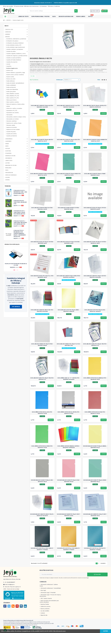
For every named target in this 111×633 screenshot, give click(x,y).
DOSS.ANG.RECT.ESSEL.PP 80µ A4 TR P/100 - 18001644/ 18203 (95, 242)
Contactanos (44, 6)
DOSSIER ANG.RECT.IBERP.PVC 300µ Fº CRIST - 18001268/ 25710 (95, 515)
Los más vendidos (8, 6)
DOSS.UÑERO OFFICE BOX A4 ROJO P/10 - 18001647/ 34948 (95, 412)
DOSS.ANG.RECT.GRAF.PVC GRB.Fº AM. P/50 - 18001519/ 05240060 (42, 310)
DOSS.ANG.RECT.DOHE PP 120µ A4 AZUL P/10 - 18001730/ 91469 (68, 140)
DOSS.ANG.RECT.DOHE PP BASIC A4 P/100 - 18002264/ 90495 (42, 208)
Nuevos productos (45, 608)
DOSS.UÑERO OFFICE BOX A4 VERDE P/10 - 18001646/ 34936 (42, 446)
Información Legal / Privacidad (48, 592)
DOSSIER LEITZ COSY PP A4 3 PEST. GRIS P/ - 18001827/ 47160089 (42, 549)
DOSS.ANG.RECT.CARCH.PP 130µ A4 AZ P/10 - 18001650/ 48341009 (42, 106)
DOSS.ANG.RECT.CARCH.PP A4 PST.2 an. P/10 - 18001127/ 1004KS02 (68, 106)
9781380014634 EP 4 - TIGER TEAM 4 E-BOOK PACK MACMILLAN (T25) (19, 212)
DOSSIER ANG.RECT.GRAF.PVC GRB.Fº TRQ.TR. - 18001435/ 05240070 (42, 515)
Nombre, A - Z (67, 79)
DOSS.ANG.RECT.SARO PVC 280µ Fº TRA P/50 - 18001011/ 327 (42, 378)
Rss (13, 606)
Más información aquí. (59, 631)
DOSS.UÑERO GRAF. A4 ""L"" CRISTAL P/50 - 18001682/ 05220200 (69, 378)
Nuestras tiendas (19, 6)
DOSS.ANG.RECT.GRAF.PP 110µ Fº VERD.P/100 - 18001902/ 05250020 (69, 276)
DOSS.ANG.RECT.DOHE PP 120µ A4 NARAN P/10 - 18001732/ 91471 (95, 140)
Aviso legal (43, 590)
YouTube (17, 606)
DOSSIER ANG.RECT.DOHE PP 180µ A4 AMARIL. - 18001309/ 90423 (95, 446)
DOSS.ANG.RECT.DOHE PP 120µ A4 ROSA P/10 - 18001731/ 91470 (42, 174)
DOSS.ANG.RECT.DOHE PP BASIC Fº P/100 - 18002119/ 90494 (69, 208)
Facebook (4, 606)
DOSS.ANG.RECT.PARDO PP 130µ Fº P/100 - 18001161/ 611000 (42, 344)
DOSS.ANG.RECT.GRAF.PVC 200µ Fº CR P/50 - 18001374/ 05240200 (95, 276)
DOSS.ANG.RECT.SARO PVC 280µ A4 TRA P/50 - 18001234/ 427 (95, 344)
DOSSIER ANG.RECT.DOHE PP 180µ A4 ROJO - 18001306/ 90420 (68, 480)
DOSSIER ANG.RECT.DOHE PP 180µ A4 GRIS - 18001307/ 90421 (42, 480)
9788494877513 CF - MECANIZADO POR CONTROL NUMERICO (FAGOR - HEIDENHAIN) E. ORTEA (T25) (20, 233)
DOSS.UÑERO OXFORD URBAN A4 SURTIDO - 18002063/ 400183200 (68, 446)
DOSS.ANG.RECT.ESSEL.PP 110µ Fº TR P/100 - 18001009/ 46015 (68, 242)
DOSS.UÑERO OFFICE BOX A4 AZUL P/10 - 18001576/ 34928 (42, 412)
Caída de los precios (45, 606)
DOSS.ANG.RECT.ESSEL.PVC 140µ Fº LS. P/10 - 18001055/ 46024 (42, 276)
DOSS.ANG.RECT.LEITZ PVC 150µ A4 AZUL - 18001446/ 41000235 (95, 310)
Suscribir (98, 574)
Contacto (43, 613)
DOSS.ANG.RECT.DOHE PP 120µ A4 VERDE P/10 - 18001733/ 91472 (68, 174)
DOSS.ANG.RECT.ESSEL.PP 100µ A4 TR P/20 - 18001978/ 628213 (95, 208)
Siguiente (103, 563)
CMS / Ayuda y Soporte (46, 598)
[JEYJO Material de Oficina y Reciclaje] (9, 10)
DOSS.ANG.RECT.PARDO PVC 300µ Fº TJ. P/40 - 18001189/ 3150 (69, 344)
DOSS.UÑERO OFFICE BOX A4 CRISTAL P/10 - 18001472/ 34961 (69, 412)
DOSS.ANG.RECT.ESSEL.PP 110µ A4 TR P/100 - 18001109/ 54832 (42, 242)
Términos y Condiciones (54, 6)
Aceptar (105, 631)
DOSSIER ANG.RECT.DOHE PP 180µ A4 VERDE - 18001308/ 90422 (95, 480)
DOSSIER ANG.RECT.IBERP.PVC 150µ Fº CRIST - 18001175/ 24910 (68, 515)
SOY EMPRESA (16, 306)
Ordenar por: (59, 79)
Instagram (21, 606)
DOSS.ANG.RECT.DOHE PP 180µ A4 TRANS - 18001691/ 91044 (95, 174)
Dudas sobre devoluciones (32, 6)
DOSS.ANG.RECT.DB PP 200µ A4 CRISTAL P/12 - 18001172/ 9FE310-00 (95, 106)
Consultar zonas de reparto (11, 314)
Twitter (8, 606)
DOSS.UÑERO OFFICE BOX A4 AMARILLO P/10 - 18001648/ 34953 (95, 378)
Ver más (32, 76)
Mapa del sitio (44, 615)
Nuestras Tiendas (45, 604)
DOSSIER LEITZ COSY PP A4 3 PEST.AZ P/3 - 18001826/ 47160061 (95, 549)
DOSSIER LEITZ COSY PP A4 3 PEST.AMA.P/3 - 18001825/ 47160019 (68, 549)
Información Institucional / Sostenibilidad (51, 588)
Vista (98, 79)
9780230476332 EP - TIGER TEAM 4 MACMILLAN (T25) (20, 202)
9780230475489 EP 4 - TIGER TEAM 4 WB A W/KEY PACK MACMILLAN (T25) (20, 222)
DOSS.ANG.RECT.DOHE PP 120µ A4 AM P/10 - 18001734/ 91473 (42, 140)
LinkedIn (25, 606)
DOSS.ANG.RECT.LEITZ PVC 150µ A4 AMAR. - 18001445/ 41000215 (69, 310)
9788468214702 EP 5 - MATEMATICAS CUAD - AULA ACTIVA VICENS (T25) (20, 192)
